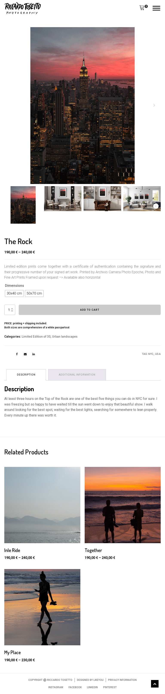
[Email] (25, 354)
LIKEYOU (98, 680)
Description (26, 374)
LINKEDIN (92, 687)
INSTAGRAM (55, 687)
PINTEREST (110, 687)
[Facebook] (17, 354)
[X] (8, 354)
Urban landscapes (65, 336)
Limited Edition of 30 (36, 336)
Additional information (77, 374)
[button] (142, 8)
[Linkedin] (33, 354)
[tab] (26, 375)
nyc (151, 354)
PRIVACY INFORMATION (122, 680)
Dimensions (14, 286)
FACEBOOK (75, 687)
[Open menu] (156, 8)
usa (158, 354)
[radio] (14, 293)
